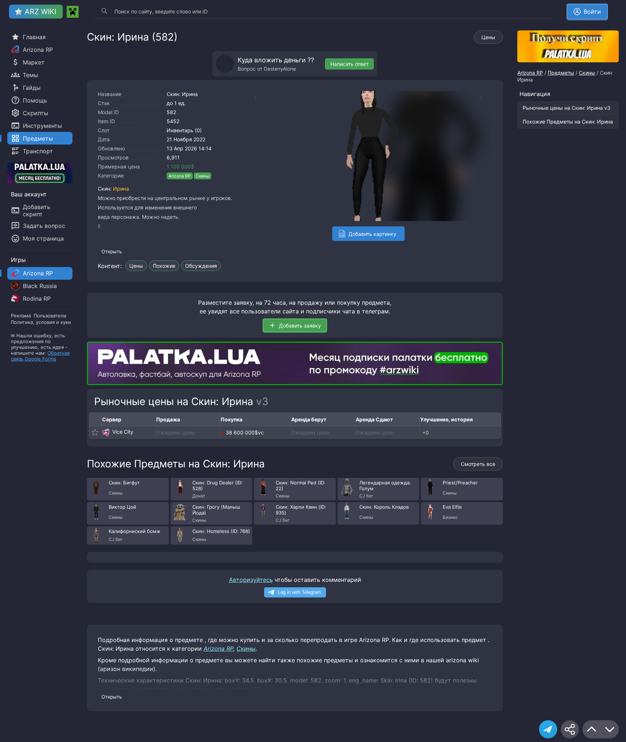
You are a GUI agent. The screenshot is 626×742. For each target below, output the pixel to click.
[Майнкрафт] (73, 12)
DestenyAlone (280, 69)
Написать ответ (349, 64)
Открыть (111, 251)
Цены (488, 37)
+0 (425, 432)
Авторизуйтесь (251, 579)
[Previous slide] (252, 97)
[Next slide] (484, 97)
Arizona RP (179, 176)
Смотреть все (478, 464)
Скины (202, 176)
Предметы (561, 73)
